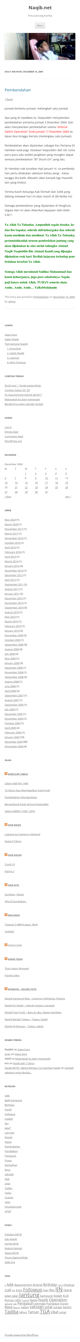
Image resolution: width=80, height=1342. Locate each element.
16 (36, 482)
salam (25, 1307)
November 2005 (14, 718)
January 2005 (12, 737)
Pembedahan (41, 297)
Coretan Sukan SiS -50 (17, 390)
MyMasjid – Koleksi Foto (22, 989)
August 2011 (12, 589)
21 (16, 487)
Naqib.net (40, 8)
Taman (33, 1312)
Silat (7, 1179)
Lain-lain (9, 1132)
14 (16, 482)
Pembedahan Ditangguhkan (21, 797)
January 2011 (12, 593)
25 (56, 487)
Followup (10, 1114)
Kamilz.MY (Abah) (18, 774)
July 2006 (10, 709)
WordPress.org (13, 441)
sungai (57, 1307)
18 (56, 482)
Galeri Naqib (12, 339)
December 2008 (14, 667)
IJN (59, 1289)
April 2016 (10, 547)
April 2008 (10, 691)
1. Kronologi (14, 348)
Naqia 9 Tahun (13, 841)
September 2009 (14, 644)
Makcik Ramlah (13, 1248)
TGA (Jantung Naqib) (16, 344)
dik (13, 1290)
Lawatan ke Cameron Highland (22, 834)
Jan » (68, 496)
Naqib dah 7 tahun (24, 1063)
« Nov (8, 496)
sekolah (37, 1306)
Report (16, 1307)
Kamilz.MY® (12, 1243)
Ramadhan (11, 1165)
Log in (8, 427)
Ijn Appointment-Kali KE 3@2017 (23, 395)
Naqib (43, 1299)
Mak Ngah (14, 915)
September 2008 (14, 677)
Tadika (8, 1188)
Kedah (58, 1296)
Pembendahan (18, 90)
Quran (64, 1303)
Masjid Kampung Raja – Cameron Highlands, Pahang (35, 998)
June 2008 (10, 686)
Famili (8, 1109)
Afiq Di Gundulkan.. (16, 901)
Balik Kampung (13, 1100)
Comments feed (14, 436)
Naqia (8, 1142)
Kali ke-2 (9, 871)
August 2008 (12, 681)
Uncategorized (13, 1206)
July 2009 (10, 654)
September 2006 (14, 704)
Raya (7, 1169)
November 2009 (14, 635)
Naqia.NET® (12, 1253)
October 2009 (12, 640)
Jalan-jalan (11, 1296)
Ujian (7, 1202)
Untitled (9, 931)
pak (15, 1303)
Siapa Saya (11, 334)
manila (25, 1300)
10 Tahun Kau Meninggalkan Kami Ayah (27, 790)
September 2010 (14, 607)
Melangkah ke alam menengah (22, 399)
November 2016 (14, 538)
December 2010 (14, 598)
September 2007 (14, 695)
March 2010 (11, 621)
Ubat (54, 1312)
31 (46, 492)
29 (26, 492)
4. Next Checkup (16, 362)
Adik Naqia (14, 824)
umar (62, 1312)
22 (26, 487)
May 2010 (10, 617)
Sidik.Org (10, 1262)
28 (16, 492)
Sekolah (9, 1174)
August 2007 (12, 700)
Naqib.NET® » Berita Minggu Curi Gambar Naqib (32, 1068)
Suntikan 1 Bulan (14, 894)
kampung (46, 1296)
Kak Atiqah (11, 1239)
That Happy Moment (17, 968)
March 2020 (11, 524)
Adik (7, 1095)
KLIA (66, 1296)
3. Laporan (13, 357)
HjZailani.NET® (13, 1234)
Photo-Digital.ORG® (16, 1257)
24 (46, 487)
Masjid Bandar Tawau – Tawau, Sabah (26, 1019)
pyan (7, 1054)
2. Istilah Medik (15, 353)
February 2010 (13, 626)
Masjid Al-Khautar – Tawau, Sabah (24, 1026)
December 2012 (14, 575)
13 (6, 482)
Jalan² (8, 1128)
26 (66, 487)
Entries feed (11, 432)
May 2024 (10, 519)
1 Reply (9, 99)
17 (46, 482)
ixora (67, 1290)
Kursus (9, 1300)
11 (56, 478)
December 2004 (14, 741)
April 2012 (10, 580)
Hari (46, 1290)
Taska (8, 1193)
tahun (23, 1312)
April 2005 (10, 728)
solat (7, 1183)
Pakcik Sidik (15, 945)
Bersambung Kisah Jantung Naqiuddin (27, 804)
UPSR (8, 1211)
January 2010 (12, 630)
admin (12, 301)
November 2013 (14, 570)
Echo (19, 1290)
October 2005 (12, 723)
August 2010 (12, 612)
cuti (8, 1289)
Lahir (18, 1300)
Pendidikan (11, 1151)
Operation (58, 1299)
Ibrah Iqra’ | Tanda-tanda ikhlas (23, 385)
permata (40, 1303)
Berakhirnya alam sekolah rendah (24, 404)
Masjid (8, 1137)
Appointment (23, 1285)
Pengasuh (10, 1156)
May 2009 (10, 658)
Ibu (7, 1123)
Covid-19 (10, 864)
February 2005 (13, 732)
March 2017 (11, 533)
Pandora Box (12, 975)
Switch (67, 1307)
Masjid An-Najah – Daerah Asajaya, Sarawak (30, 1005)
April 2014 (10, 556)
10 (46, 478)
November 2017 (14, 529)
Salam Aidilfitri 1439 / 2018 (20, 811)
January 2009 (12, 663)
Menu (40, 25)
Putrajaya (52, 1303)
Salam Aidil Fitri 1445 (16, 783)
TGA (45, 1311)
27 (6, 492)
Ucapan (9, 1197)
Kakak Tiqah (15, 959)
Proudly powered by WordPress (21, 1335)
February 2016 (13, 552)
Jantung (29, 1295)
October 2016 (12, 543)
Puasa (8, 1160)
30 (36, 492)
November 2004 (14, 746)
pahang (8, 1303)
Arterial (37, 1285)
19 (66, 482)
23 (36, 487)
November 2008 (14, 672)
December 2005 (14, 714)
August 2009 (12, 649)
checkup (68, 1285)
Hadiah (9, 1119)
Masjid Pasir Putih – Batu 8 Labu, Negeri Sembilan (33, 1012)
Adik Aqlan (15, 855)
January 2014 (12, 566)
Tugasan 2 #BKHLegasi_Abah (21, 924)
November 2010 (14, 603)
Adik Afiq (13, 885)
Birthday (10, 1105)
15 (26, 482)
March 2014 (11, 561)
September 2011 (14, 584)
